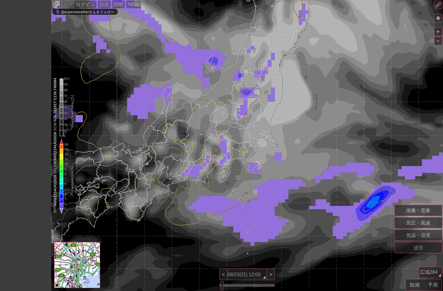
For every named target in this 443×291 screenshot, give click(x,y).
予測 (433, 284)
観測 (414, 284)
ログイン (85, 4)
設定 (104, 4)
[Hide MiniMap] (57, 285)
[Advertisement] (24, 200)
